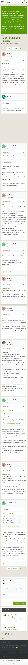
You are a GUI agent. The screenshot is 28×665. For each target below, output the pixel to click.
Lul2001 (4, 43)
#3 (25, 201)
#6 (25, 314)
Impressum (4, 647)
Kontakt (3, 645)
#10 (25, 509)
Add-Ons (4, 657)
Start (13, 647)
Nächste (15, 48)
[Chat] (24, 2)
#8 (25, 406)
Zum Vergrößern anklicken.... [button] (14, 423)
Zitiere (24, 90)
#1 (25, 60)
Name (3, 594)
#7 (25, 348)
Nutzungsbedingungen (12, 645)
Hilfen (9, 647)
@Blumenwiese (6, 204)
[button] (2, 2)
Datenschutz (22, 645)
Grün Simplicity (6, 642)
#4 (25, 250)
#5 (25, 284)
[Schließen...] (25, 7)
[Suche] (26, 2)
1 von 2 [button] (8, 48)
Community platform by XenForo (13, 654)
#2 (25, 152)
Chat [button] (14, 663)
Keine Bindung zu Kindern (17, 108)
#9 (25, 470)
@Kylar (4, 318)
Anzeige (9, 96)
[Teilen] (23, 60)
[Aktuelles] (22, 2)
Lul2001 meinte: (7, 410)
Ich (7, 623)
